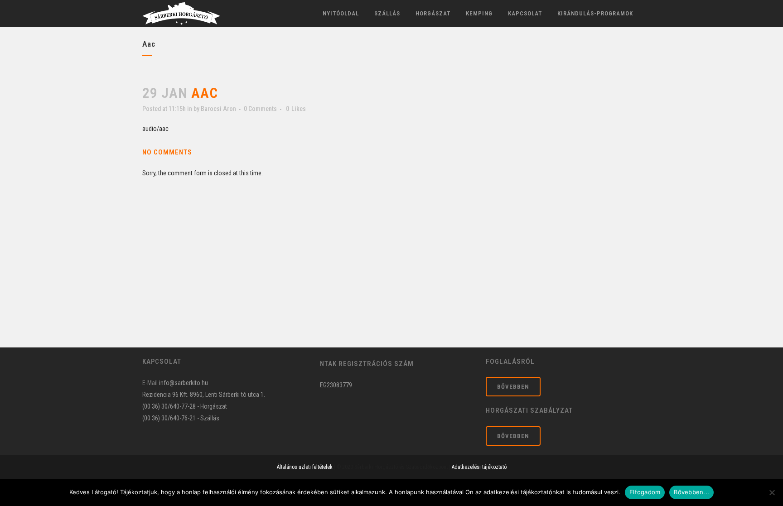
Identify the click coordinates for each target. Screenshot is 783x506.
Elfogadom (644, 492)
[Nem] (771, 492)
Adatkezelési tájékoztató (479, 467)
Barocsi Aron (218, 108)
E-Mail (150, 382)
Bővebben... (691, 492)
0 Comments (260, 108)
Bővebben (513, 386)
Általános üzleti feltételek (305, 467)
